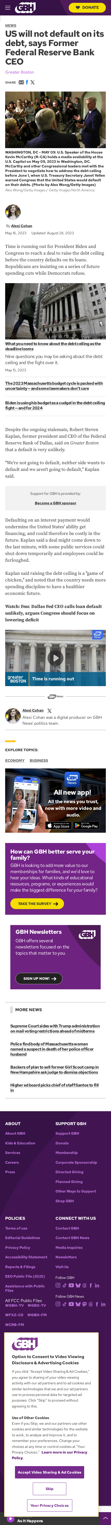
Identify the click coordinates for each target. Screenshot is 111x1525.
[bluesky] (78, 1285)
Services (12, 1153)
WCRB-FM (14, 1325)
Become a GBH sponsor (55, 503)
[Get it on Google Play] (86, 825)
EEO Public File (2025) (25, 1276)
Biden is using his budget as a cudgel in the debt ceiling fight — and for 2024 (55, 405)
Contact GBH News (72, 1238)
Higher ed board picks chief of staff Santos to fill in (54, 1087)
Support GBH (67, 1133)
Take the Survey (34, 903)
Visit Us (62, 1267)
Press (10, 1172)
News (10, 25)
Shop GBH (65, 1201)
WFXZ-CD (14, 1315)
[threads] (84, 1285)
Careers (12, 1162)
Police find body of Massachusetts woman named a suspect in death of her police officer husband (52, 1049)
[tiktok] (64, 1285)
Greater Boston (19, 72)
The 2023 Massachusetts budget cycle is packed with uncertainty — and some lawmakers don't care (54, 386)
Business (39, 760)
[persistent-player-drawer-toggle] (105, 1518)
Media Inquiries (69, 1247)
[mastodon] (84, 1303)
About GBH (15, 1133)
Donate (90, 7)
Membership (67, 1153)
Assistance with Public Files (25, 1288)
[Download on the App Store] (58, 825)
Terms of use (16, 1228)
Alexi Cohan (21, 225)
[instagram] (58, 1285)
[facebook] (91, 1285)
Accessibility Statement (26, 1257)
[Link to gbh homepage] (25, 7)
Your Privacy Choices (49, 1505)
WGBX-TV (37, 1305)
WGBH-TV (14, 1305)
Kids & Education (20, 1143)
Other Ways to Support (76, 1191)
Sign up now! (36, 978)
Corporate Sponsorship (76, 1162)
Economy (15, 760)
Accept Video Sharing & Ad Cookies (50, 1472)
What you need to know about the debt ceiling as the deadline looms (53, 346)
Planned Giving (69, 1182)
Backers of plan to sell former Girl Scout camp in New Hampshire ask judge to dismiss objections (54, 1069)
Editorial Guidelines (22, 1238)
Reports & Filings (20, 1267)
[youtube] (71, 1284)
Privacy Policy (17, 1247)
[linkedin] (97, 1285)
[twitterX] (49, 710)
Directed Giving (69, 1172)
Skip (50, 1488)
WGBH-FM (37, 1315)
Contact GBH (67, 1228)
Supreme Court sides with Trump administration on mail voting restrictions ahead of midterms (55, 1028)
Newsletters (66, 1257)
